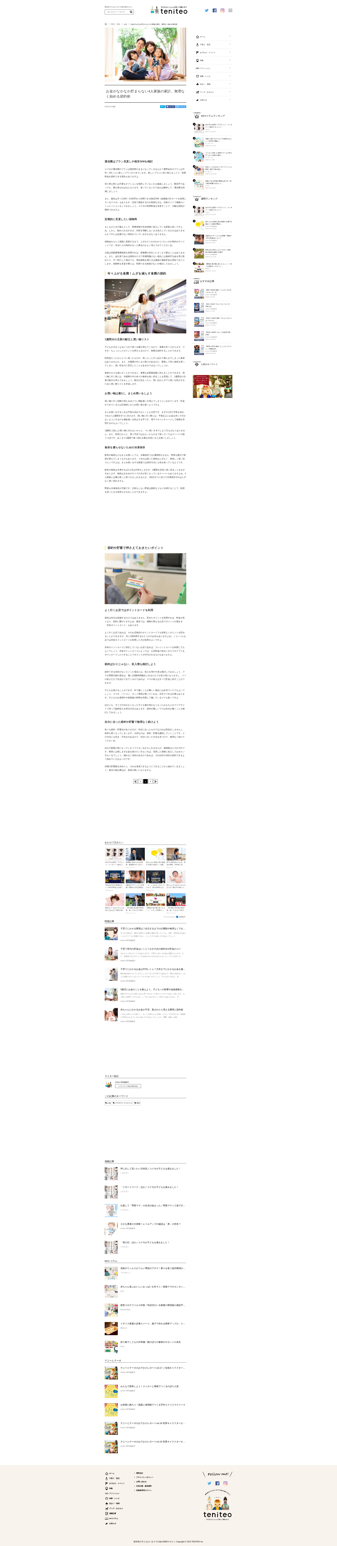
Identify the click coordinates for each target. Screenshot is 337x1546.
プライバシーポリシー (144, 1477)
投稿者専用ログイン (144, 1490)
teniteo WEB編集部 (122, 1082)
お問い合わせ (141, 1482)
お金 (125, 24)
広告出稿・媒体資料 (144, 1486)
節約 (138, 1103)
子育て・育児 (115, 24)
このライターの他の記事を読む (128, 1086)
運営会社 (139, 1473)
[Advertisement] (124, 1130)
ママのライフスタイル (123, 1103)
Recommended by (170, 917)
